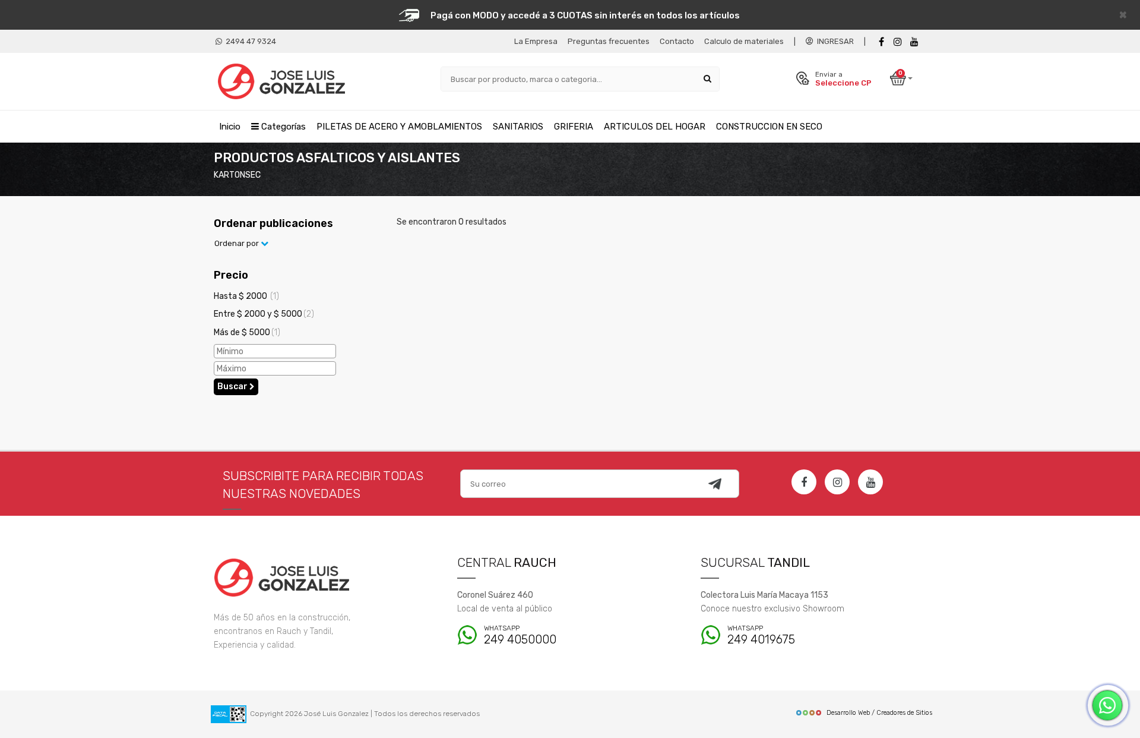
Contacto (677, 41)
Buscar (233, 386)
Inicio (229, 126)
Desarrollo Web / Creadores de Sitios (879, 713)
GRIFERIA (573, 126)
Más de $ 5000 (247, 332)
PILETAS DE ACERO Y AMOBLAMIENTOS (399, 126)
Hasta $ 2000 (246, 296)
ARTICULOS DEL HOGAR (654, 126)
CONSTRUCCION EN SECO (769, 126)
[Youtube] (914, 42)
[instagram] (898, 42)
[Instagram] (837, 481)
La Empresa (536, 41)
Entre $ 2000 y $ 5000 (264, 314)
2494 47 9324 (249, 41)
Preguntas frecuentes (609, 41)
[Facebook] (881, 42)
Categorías (282, 126)
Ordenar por (237, 243)
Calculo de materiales (744, 41)
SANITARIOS (518, 126)
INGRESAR (833, 41)
